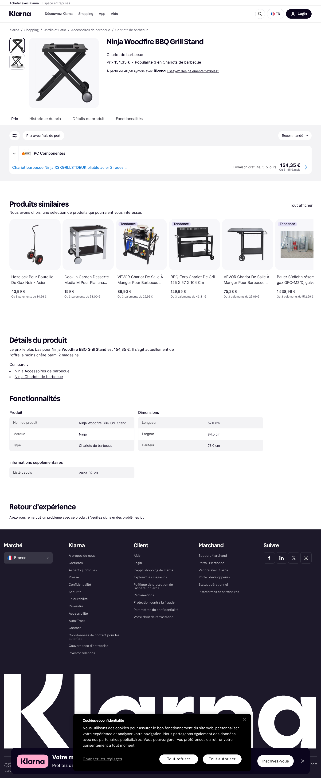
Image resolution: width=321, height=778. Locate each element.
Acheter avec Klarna (24, 3)
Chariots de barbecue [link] (132, 30)
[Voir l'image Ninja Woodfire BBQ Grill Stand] (17, 45)
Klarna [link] (14, 30)
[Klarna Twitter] (293, 558)
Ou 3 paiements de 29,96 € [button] (135, 296)
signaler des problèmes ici (123, 517)
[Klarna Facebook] (269, 558)
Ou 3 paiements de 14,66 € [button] (29, 296)
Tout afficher (301, 205)
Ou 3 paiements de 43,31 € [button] (188, 296)
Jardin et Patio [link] (55, 30)
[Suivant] (305, 258)
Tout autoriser (222, 759)
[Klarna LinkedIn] (281, 558)
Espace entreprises (56, 3)
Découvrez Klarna (59, 14)
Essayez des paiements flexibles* (193, 71)
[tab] (14, 118)
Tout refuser (179, 759)
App (102, 14)
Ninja (83, 434)
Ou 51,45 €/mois (289, 169)
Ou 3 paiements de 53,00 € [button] (82, 296)
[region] (162, 742)
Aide (114, 14)
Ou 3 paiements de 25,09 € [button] (241, 296)
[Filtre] (14, 135)
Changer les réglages (102, 759)
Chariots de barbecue (182, 62)
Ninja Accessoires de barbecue (42, 371)
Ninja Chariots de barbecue (39, 376)
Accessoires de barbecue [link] (90, 30)
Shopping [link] (31, 30)
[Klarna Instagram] (306, 558)
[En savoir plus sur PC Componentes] (14, 153)
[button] (275, 14)
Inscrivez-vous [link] (275, 761)
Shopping (85, 14)
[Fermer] (244, 719)
